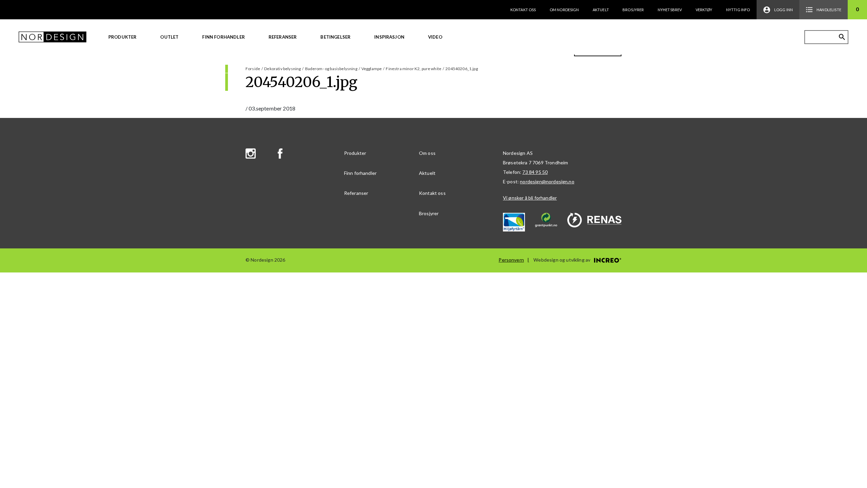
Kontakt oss (523, 9)
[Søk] (842, 37)
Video (435, 37)
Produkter (122, 37)
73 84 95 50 (535, 172)
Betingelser (335, 37)
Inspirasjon (389, 37)
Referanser (283, 37)
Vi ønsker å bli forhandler (530, 198)
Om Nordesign (564, 9)
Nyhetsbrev (670, 9)
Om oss (427, 153)
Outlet (169, 37)
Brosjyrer (633, 9)
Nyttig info (738, 9)
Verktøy (704, 9)
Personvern (511, 260)
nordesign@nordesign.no (547, 181)
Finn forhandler (223, 37)
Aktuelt (601, 9)
